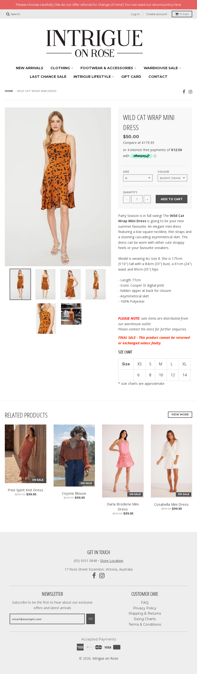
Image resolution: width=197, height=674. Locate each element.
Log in (135, 14)
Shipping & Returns (145, 613)
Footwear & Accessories (106, 68)
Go (90, 618)
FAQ (144, 602)
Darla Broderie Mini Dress (123, 506)
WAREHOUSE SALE (161, 68)
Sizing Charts (145, 619)
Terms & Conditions (145, 624)
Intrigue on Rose (105, 658)
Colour (163, 171)
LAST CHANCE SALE (48, 76)
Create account (156, 14)
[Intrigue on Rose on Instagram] (190, 91)
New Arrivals (29, 68)
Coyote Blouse (74, 493)
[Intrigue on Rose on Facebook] (184, 91)
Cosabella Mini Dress (171, 504)
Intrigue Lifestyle (92, 76)
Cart (184, 14)
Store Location (111, 560)
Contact (157, 76)
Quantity (130, 192)
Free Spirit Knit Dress (25, 489)
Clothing (60, 68)
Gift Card (131, 76)
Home (9, 91)
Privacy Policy (144, 608)
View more (180, 414)
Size (126, 171)
